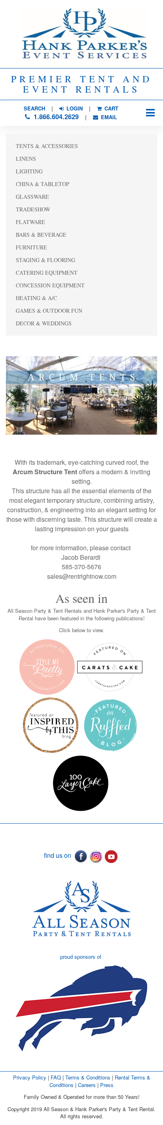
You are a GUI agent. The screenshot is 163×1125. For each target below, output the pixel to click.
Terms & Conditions (87, 1077)
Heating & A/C (36, 298)
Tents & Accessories (47, 146)
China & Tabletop (42, 184)
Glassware (32, 196)
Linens (26, 158)
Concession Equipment (50, 285)
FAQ (56, 1077)
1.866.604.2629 (55, 116)
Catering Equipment (47, 272)
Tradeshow (33, 209)
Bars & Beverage (41, 234)
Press (107, 1085)
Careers (87, 1085)
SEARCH (34, 108)
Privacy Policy (29, 1077)
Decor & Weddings (44, 323)
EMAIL (108, 117)
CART (110, 108)
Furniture (31, 247)
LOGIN (74, 108)
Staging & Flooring (45, 260)
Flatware (30, 222)
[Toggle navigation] (150, 113)
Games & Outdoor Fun (49, 310)
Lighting (29, 171)
